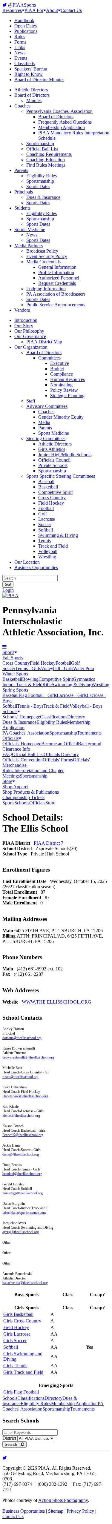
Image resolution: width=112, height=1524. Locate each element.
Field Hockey (51, 503)
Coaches (22, 105)
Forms (20, 41)
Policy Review (64, 390)
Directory (76, 716)
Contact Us (71, 10)
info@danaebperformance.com (24, 1212)
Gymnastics (84, 679)
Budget (57, 368)
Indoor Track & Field (22, 684)
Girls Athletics (51, 449)
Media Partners (28, 245)
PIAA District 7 (48, 843)
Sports (8, 652)
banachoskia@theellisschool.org (25, 1283)
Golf (42, 513)
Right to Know (28, 74)
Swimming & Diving (58, 535)
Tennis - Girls (28, 668)
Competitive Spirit (55, 492)
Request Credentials (57, 283)
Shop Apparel (15, 786)
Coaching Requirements (49, 154)
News (19, 52)
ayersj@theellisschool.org (20, 1232)
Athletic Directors (31, 89)
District (9, 1438)
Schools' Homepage (21, 716)
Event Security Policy (46, 256)
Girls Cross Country (22, 1320)
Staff (30, 400)
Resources (12, 10)
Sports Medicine (29, 229)
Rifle (47, 684)
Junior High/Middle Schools (64, 454)
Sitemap (55, 1511)
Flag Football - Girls (38, 695)
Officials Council (54, 460)
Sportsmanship (40, 143)
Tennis (44, 540)
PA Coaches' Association (25, 732)
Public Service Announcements (55, 304)
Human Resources (67, 379)
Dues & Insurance (43, 197)
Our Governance (30, 336)
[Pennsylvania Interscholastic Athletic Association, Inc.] (10, 595)
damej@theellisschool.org (20, 1154)
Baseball (46, 481)
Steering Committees (45, 438)
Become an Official (59, 743)
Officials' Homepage (21, 743)
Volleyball (47, 551)
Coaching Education (45, 159)
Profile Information (56, 272)
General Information (57, 267)
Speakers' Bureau (30, 68)
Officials (10, 738)
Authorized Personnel (58, 277)
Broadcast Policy (42, 251)
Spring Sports (15, 689)
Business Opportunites (23, 1511)
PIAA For (33, 10)
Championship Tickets (23, 797)
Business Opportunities (36, 567)
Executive (59, 363)
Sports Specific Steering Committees (60, 476)
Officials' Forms (58, 759)
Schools (9, 711)
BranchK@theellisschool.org (22, 1135)
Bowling (30, 679)
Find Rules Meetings (45, 165)
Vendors (22, 310)
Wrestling (47, 556)
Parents (21, 170)
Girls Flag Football (21, 1391)
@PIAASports (21, 4)
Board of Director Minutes (39, 79)
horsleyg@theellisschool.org (22, 1193)
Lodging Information (46, 288)
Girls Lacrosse (16, 1333)
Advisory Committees (46, 406)
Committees (49, 357)
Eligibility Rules (41, 175)
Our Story (23, 325)
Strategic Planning (67, 395)
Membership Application (61, 127)
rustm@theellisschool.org (20, 1077)
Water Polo (83, 668)
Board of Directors (32, 95)
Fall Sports (12, 657)
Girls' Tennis (15, 1365)
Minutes (34, 100)
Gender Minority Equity (61, 417)
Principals (23, 191)
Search (13, 1444)
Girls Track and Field (23, 1372)
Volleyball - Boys (86, 706)
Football (46, 508)
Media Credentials (43, 261)
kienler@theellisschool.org (21, 1115)
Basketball (48, 486)
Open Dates (25, 25)
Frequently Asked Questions (65, 122)
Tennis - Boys (30, 706)
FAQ (7, 754)
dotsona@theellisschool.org (22, 1038)
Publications (25, 31)
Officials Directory (61, 754)
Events (20, 58)
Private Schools (52, 465)
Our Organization (30, 347)
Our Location (27, 562)
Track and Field (53, 546)
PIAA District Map (44, 341)
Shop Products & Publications (30, 792)
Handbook (24, 20)
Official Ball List (42, 148)
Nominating (61, 384)
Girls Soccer (15, 1340)
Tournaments (89, 732)
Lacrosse (46, 519)
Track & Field (56, 706)
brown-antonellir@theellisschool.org (28, 1057)
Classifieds (24, 63)
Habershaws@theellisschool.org (25, 1096)
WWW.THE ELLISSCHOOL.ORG (56, 1001)
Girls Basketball (18, 1314)
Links (19, 47)
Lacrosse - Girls (72, 695)
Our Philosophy (29, 331)
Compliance (61, 374)
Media (44, 422)
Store (7, 781)
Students (22, 208)
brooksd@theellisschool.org (22, 1174)
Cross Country (52, 497)
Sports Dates (38, 186)
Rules (19, 36)
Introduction (25, 320)
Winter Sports (15, 673)
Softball (45, 529)
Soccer (44, 524)
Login (8, 590)
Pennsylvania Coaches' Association (59, 111)
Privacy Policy (80, 1511)
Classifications (53, 716)
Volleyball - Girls (57, 668)
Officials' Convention (22, 759)
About (52, 10)
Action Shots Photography (63, 1500)
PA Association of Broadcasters (55, 293)
